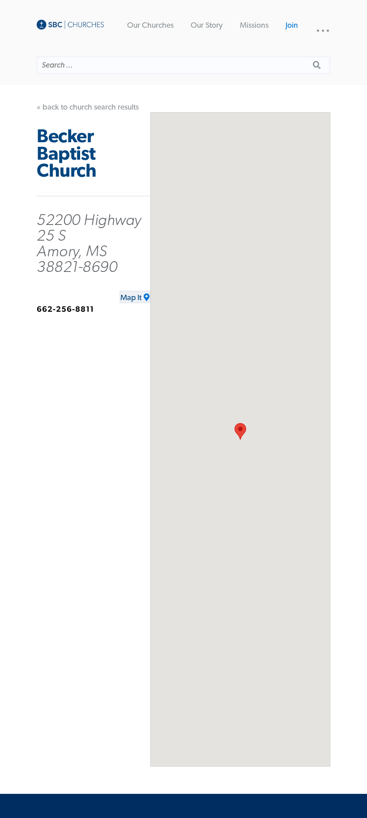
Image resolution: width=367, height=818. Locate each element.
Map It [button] (130, 298)
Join (292, 25)
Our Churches (150, 25)
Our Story (206, 25)
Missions (254, 25)
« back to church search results (88, 107)
